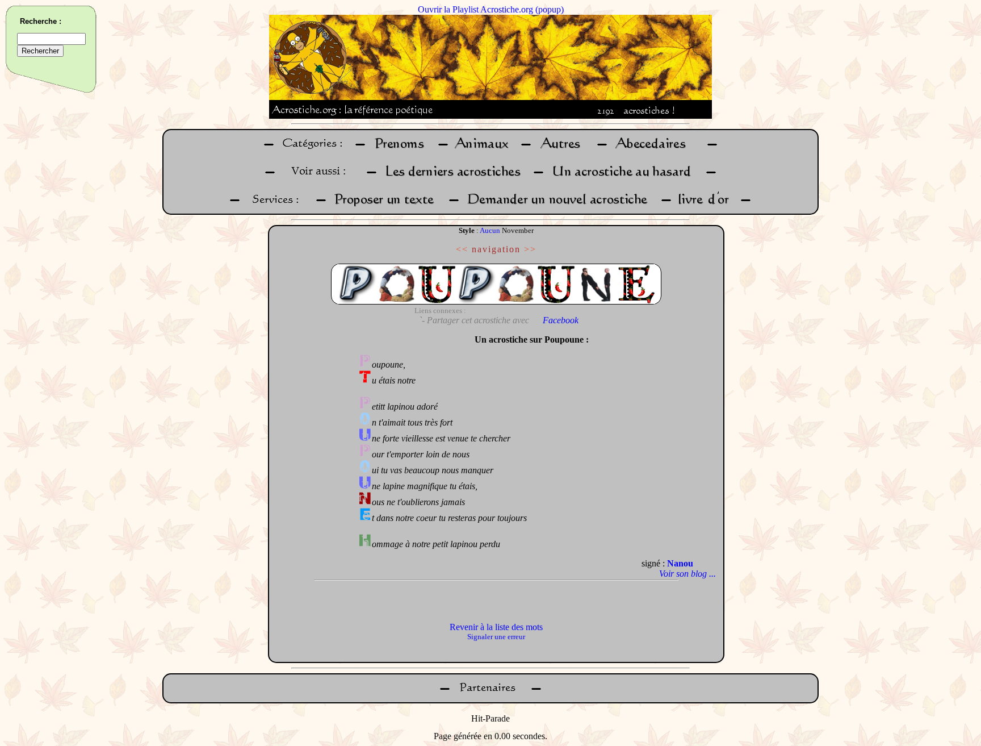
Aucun (490, 230)
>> (530, 249)
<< (462, 249)
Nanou (680, 563)
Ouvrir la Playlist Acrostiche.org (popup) (491, 9)
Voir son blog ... (687, 573)
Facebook (560, 320)
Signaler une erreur (496, 636)
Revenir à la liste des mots (496, 627)
